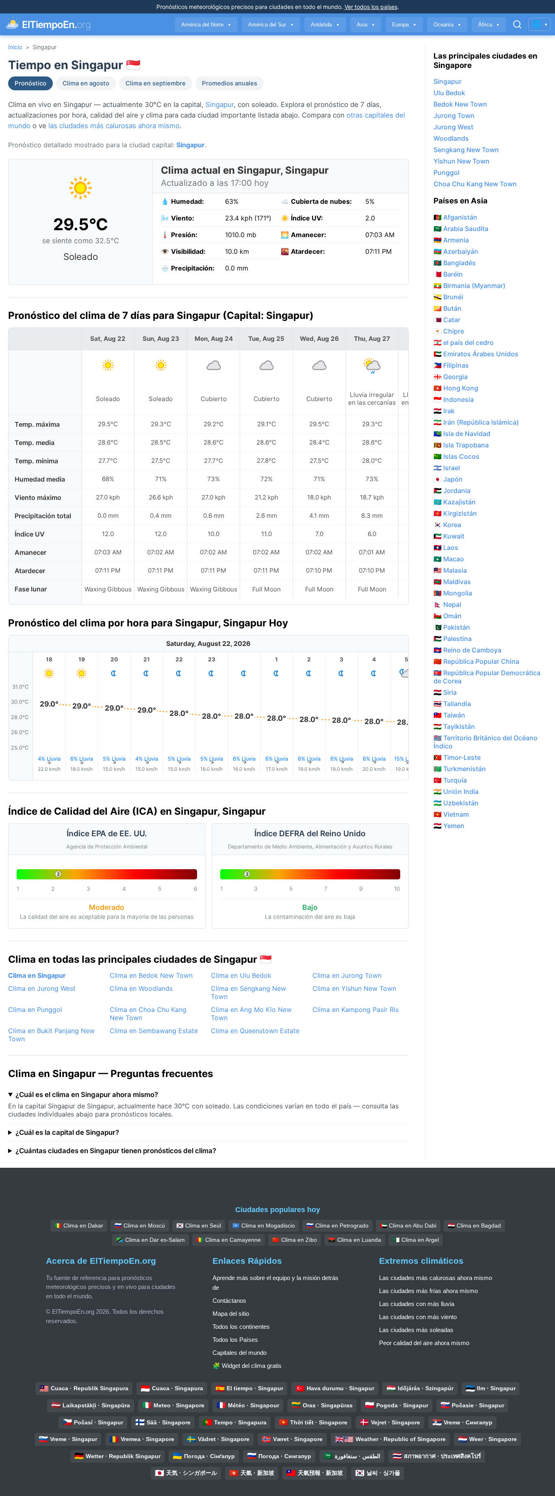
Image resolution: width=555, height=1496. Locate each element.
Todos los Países (235, 1339)
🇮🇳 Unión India (456, 791)
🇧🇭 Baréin (448, 274)
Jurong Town (454, 115)
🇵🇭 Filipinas (451, 365)
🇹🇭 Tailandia (452, 704)
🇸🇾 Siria (445, 692)
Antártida (325, 25)
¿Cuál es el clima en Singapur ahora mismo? (86, 1094)
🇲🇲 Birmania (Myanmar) (469, 285)
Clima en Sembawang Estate (154, 1031)
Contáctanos (229, 1300)
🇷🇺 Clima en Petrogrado (337, 1225)
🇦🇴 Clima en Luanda (354, 1239)
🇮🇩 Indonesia (454, 399)
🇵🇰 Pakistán (452, 627)
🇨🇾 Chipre (449, 331)
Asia (366, 25)
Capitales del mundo (239, 1352)
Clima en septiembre (156, 83)
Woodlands (451, 138)
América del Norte (206, 25)
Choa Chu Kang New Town (475, 184)
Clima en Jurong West (42, 988)
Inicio (15, 47)
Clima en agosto (86, 83)
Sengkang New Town (466, 150)
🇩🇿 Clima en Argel (415, 1239)
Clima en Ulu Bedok (241, 975)
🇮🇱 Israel (447, 468)
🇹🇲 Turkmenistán (460, 769)
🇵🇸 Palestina (453, 639)
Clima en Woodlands (141, 988)
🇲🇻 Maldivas (452, 582)
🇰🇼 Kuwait (449, 536)
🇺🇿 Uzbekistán (456, 803)
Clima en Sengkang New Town (248, 992)
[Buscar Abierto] (517, 24)
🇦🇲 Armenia (451, 240)
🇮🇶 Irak (444, 411)
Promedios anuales (229, 83)
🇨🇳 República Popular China (476, 661)
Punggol (447, 172)
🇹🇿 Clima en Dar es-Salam (150, 1239)
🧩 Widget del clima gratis (247, 1365)
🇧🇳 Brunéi (448, 297)
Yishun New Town (462, 161)
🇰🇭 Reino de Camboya (467, 650)
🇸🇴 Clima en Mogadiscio (263, 1225)
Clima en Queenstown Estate (255, 1031)
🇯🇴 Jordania (452, 490)
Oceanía (447, 25)
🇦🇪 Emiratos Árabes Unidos (476, 354)
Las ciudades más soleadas (416, 1329)
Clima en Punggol (35, 1009)
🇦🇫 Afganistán (455, 217)
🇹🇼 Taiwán (449, 715)
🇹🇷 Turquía (450, 780)
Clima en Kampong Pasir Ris (355, 1009)
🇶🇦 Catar (447, 320)
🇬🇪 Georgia (451, 377)
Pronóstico (30, 83)
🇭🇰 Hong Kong (456, 388)
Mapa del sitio (230, 1313)
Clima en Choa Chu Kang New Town (148, 1013)
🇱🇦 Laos (446, 547)
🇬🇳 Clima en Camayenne (228, 1239)
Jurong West (453, 127)
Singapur (220, 104)
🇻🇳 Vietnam (451, 814)
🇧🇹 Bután (448, 308)
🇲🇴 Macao (449, 559)
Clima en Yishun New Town (354, 988)
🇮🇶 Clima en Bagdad (474, 1225)
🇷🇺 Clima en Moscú (140, 1225)
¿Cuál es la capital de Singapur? (67, 1132)
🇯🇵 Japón (448, 479)
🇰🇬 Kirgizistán (455, 513)
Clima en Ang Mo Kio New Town (251, 1013)
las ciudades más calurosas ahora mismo (114, 126)
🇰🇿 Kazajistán (455, 502)
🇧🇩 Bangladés (455, 263)
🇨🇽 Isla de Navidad (462, 434)
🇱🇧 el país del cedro (464, 342)
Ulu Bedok (449, 93)
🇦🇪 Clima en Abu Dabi (408, 1225)
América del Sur (271, 25)
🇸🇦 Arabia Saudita (461, 229)
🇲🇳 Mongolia (453, 593)
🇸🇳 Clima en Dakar (78, 1225)
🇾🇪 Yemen (449, 826)
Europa (404, 25)
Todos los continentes (241, 1326)
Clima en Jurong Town (347, 975)
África (489, 25)
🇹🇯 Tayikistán (454, 726)
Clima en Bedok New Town (151, 975)
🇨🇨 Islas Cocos (456, 456)
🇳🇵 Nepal (447, 604)
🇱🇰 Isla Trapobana (461, 445)
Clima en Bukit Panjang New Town (51, 1035)
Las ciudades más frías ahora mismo (428, 1290)
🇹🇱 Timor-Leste (457, 757)
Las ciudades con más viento (418, 1316)
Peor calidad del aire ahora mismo (424, 1342)
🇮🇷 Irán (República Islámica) (476, 422)
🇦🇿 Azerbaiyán (456, 251)
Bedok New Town (460, 104)
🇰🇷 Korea (447, 525)
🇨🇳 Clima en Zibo (294, 1239)
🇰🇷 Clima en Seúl (198, 1225)
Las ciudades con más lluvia (416, 1303)
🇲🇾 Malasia (450, 570)
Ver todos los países (371, 6)
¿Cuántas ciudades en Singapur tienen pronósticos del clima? (115, 1151)
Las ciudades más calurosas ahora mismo (435, 1277)
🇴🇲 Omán (448, 616)
